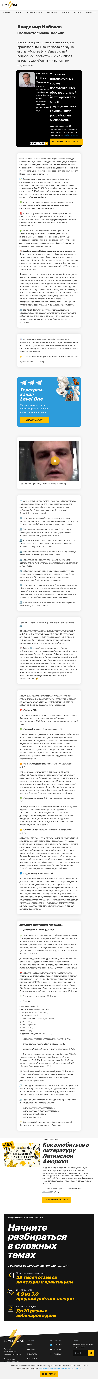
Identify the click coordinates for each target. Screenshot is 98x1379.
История (6, 12)
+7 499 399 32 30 (11, 1362)
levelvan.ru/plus (71, 135)
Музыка (77, 12)
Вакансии (32, 1359)
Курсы (30, 1345)
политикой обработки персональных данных (60, 1369)
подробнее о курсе (56, 1200)
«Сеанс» (60, 643)
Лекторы (31, 1349)
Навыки (65, 12)
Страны (18, 12)
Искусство (91, 12)
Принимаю (49, 1374)
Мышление (52, 12)
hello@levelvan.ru (13, 1354)
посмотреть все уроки (66, 142)
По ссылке (27, 356)
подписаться (34, 420)
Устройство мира (34, 12)
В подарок (32, 1354)
